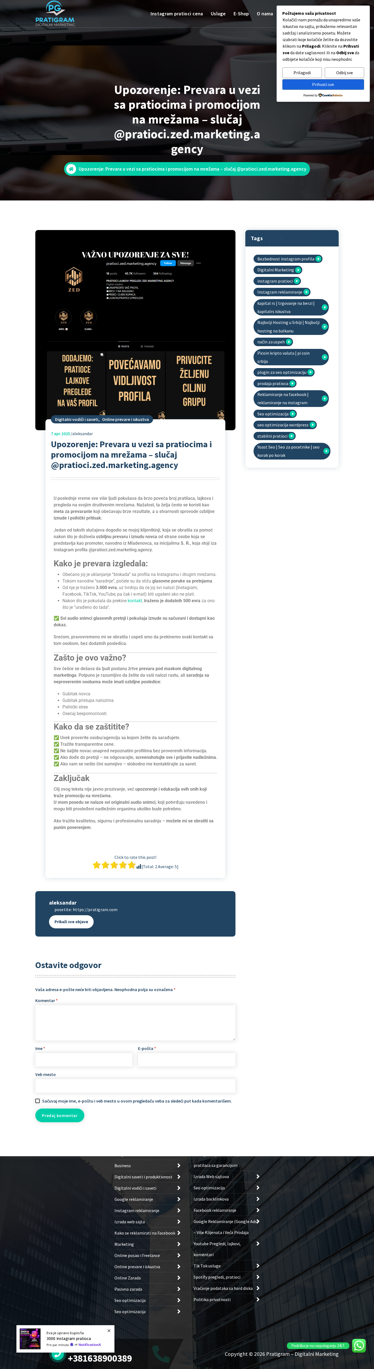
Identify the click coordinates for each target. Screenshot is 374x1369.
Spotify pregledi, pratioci (217, 1277)
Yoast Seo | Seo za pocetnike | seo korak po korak (288, 451)
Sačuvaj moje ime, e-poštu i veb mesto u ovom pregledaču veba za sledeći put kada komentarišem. (137, 1101)
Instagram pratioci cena (177, 13)
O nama (265, 13)
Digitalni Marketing (275, 269)
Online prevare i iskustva (125, 419)
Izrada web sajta (129, 1221)
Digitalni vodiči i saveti (76, 419)
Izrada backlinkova (211, 1199)
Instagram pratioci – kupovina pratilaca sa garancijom (222, 1160)
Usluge (218, 13)
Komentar (46, 1000)
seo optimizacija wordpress (283, 424)
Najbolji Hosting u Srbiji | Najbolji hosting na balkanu (288, 326)
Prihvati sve (323, 84)
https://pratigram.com (95, 909)
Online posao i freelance (137, 1255)
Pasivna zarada (128, 1289)
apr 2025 (60, 433)
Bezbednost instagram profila (285, 259)
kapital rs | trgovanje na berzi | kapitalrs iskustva (286, 307)
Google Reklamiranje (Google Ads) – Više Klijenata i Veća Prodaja (226, 1227)
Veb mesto (45, 1074)
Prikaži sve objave (71, 921)
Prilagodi (302, 72)
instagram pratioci (275, 281)
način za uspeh (271, 342)
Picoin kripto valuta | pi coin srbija (283, 357)
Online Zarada (127, 1278)
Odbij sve (344, 72)
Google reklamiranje (133, 1199)
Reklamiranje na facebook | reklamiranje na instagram (283, 398)
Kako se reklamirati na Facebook (144, 1233)
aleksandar (63, 902)
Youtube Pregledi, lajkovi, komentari (217, 1249)
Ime (40, 1048)
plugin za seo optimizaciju (281, 372)
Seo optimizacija (273, 414)
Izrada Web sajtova (211, 1176)
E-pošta (147, 1048)
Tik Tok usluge (207, 1265)
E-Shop (241, 13)
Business (122, 1165)
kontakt (135, 600)
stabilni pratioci (272, 436)
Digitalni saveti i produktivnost (143, 1176)
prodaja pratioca (272, 383)
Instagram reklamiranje (279, 292)
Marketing (124, 1244)
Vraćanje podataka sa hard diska (223, 1288)
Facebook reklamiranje (215, 1210)
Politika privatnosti (212, 1299)
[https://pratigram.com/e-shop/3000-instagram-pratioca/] (65, 1339)
